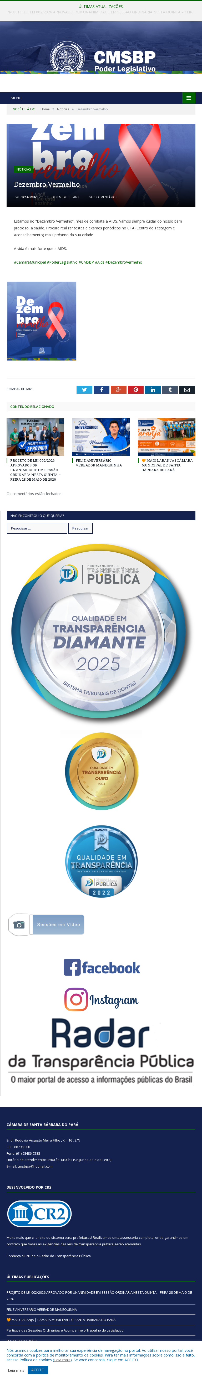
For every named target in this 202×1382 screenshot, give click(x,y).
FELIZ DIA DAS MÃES (22, 1340)
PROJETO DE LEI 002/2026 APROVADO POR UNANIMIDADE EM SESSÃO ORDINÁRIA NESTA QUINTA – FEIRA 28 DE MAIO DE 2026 (35, 470)
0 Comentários (105, 197)
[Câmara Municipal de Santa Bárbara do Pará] (101, 57)
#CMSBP (86, 262)
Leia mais (62, 1359)
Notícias (24, 169)
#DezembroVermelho (123, 262)
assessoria (129, 1237)
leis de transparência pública (90, 1244)
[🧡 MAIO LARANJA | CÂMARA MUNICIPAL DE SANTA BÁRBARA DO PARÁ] (166, 437)
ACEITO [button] (37, 1369)
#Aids (99, 262)
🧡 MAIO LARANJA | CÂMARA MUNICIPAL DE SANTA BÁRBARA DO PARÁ (167, 465)
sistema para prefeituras (71, 1237)
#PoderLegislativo (62, 262)
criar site (39, 1237)
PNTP (28, 1255)
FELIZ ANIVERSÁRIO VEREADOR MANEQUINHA (99, 12)
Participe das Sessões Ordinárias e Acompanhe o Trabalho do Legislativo (65, 1330)
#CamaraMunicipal (30, 262)
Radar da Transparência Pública (65, 1255)
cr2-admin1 (29, 197)
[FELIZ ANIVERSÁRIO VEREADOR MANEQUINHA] (101, 437)
